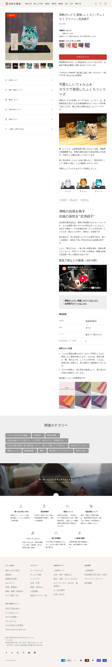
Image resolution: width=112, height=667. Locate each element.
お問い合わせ (59, 594)
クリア (63, 200)
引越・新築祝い (11, 587)
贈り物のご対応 (82, 72)
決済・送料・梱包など (62, 575)
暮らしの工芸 (38, 3)
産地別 (47, 3)
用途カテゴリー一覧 (38, 595)
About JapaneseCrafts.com (15, 629)
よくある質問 (59, 590)
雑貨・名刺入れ (36, 587)
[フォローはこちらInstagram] (18, 653)
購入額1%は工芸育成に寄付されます (56, 479)
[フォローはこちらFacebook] (6, 653)
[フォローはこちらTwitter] (12, 653)
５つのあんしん (11, 613)
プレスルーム (10, 621)
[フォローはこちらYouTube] (29, 653)
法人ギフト (10, 583)
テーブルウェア (36, 570)
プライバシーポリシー (93, 579)
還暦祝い (9, 575)
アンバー (74, 200)
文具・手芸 (35, 583)
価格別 (61, 3)
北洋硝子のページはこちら (76, 304)
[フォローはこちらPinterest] (23, 653)
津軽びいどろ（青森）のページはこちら (81, 301)
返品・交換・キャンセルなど (65, 579)
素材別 (54, 3)
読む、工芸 (69, 3)
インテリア (35, 579)
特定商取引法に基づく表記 (95, 575)
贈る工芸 (28, 3)
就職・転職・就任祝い (14, 591)
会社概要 (88, 583)
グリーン (85, 200)
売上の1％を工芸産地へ (74, 75)
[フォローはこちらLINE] (35, 653)
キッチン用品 (35, 575)
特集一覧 (78, 3)
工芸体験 (34, 591)
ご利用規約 (89, 570)
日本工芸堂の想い (12, 609)
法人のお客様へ (11, 617)
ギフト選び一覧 (11, 595)
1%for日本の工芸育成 (14, 625)
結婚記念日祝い (11, 579)
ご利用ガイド (59, 570)
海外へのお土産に (12, 570)
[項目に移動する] (8, 66)
